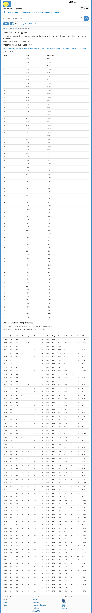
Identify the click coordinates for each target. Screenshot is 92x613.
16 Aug (79, 48)
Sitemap (35, 599)
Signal (17, 13)
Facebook (65, 603)
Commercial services (40, 605)
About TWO (36, 611)
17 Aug (73, 48)
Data (10, 28)
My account (75, 2)
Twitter (64, 608)
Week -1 (24, 48)
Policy (5, 602)
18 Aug (68, 48)
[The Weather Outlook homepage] (4, 13)
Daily (22, 24)
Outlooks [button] (25, 13)
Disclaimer (36, 608)
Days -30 (18, 48)
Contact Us (36, 602)
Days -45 (12, 48)
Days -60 (6, 48)
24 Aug (36, 48)
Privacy (5, 605)
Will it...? (32, 24)
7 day (26, 24)
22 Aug (47, 48)
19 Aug (63, 48)
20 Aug (57, 48)
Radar (10, 13)
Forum (57, 13)
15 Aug (84, 48)
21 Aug (52, 48)
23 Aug (42, 48)
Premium (48, 13)
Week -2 (31, 48)
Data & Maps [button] (37, 13)
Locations (85, 2)
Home (5, 28)
